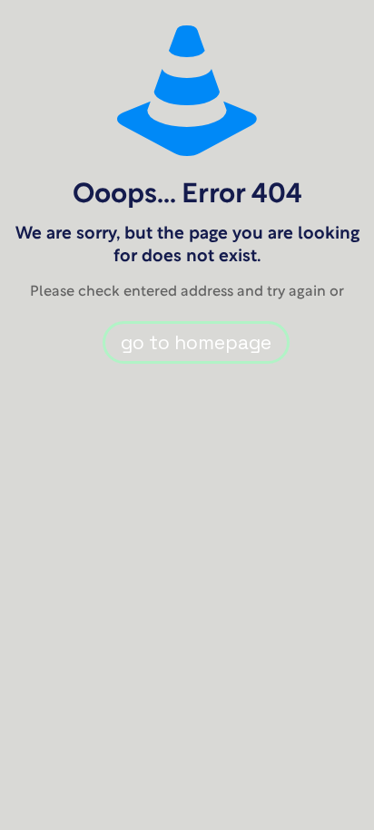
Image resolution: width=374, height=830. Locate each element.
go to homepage (196, 342)
